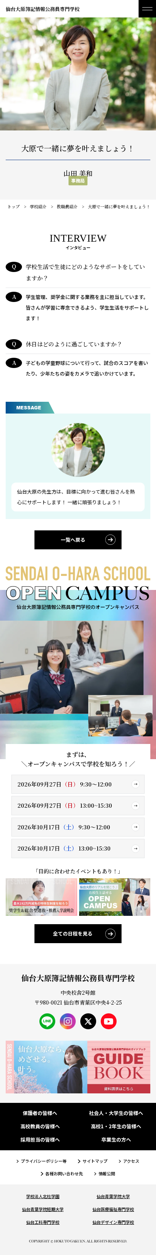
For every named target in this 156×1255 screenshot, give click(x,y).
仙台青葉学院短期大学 (43, 1209)
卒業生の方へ (116, 1140)
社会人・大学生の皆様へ (116, 1113)
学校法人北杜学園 (42, 1196)
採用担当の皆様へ (40, 1140)
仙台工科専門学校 (42, 1222)
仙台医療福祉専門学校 (113, 1209)
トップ (13, 206)
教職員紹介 (67, 206)
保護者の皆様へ (40, 1113)
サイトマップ (95, 1161)
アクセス (131, 1161)
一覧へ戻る (73, 539)
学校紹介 (38, 206)
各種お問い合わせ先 (64, 1173)
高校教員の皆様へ (40, 1126)
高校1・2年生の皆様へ (116, 1126)
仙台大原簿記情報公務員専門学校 (43, 9)
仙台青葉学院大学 (113, 1196)
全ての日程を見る (72, 933)
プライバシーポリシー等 (44, 1161)
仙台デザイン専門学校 (113, 1222)
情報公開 (106, 1173)
